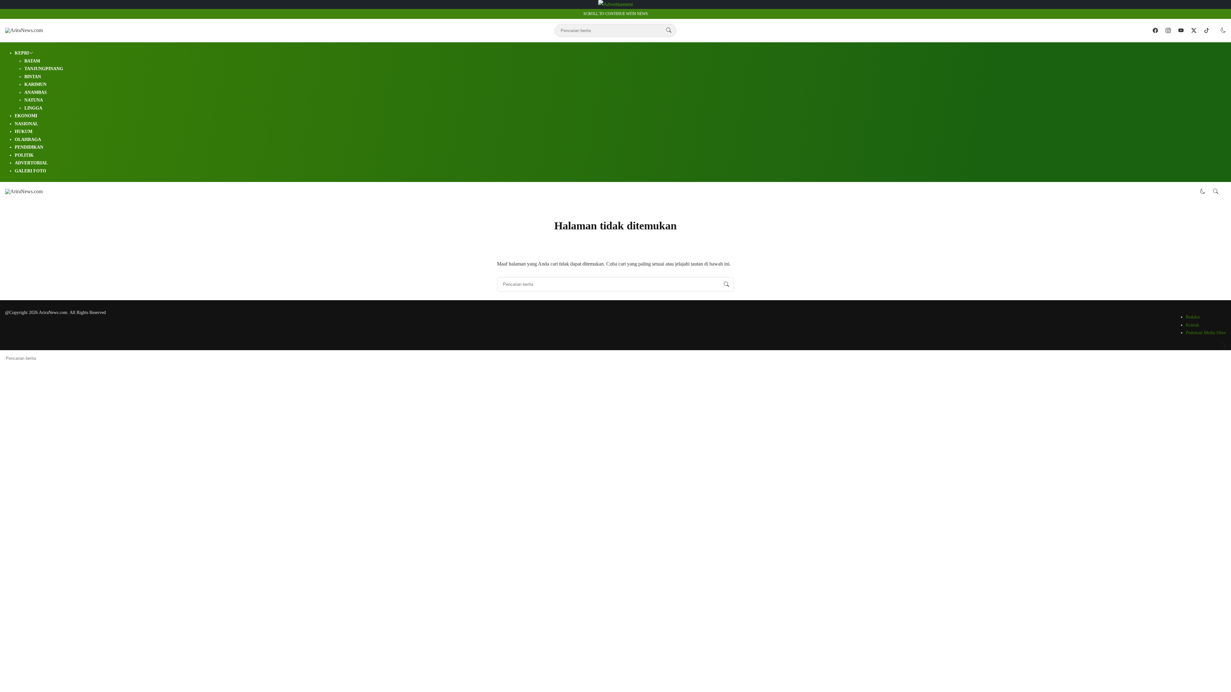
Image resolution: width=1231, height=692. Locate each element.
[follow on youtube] (1181, 30)
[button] (1223, 30)
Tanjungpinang (43, 68)
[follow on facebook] (1155, 30)
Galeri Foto (30, 171)
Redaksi (1193, 317)
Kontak (1192, 325)
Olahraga (28, 139)
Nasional (26, 123)
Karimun (35, 84)
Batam (32, 61)
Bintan (32, 76)
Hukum (23, 131)
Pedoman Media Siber (1206, 332)
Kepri (22, 53)
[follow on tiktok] (1206, 30)
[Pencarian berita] (668, 30)
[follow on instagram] (1168, 30)
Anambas (35, 92)
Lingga (33, 108)
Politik (24, 155)
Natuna (33, 100)
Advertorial (31, 163)
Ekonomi (26, 115)
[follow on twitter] (1194, 30)
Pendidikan (29, 147)
